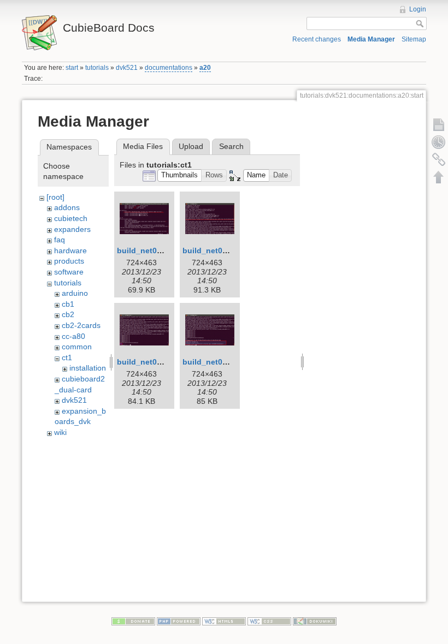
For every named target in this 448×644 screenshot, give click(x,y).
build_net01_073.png (221, 361)
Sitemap (414, 39)
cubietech (70, 218)
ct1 (67, 357)
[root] (55, 197)
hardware (70, 250)
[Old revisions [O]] (438, 142)
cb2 (68, 314)
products (69, 261)
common (77, 346)
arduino (75, 293)
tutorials (97, 67)
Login (417, 9)
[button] (179, 175)
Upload (191, 146)
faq (59, 239)
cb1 (68, 304)
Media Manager (371, 39)
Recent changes (316, 39)
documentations (168, 67)
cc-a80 (73, 336)
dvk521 (127, 67)
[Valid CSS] (269, 620)
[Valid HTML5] (224, 620)
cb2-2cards (81, 325)
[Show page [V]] (438, 124)
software (69, 271)
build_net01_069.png (221, 250)
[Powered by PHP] (179, 620)
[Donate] (133, 620)
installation (87, 367)
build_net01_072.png (156, 361)
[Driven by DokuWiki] (315, 620)
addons (67, 207)
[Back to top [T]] (438, 177)
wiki (60, 432)
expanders (72, 229)
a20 (205, 67)
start (72, 67)
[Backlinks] (438, 159)
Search (231, 146)
